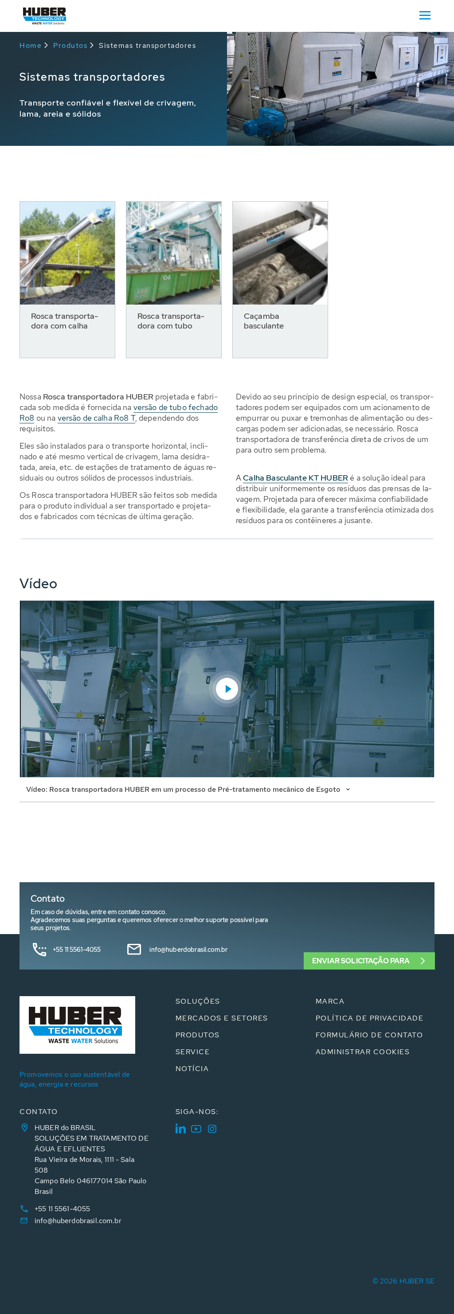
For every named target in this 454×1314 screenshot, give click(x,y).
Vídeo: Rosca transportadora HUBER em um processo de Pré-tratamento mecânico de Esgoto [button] (184, 789)
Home (31, 45)
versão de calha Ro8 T (96, 418)
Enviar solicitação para (361, 961)
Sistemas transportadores (147, 45)
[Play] (227, 689)
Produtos (70, 45)
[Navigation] (425, 14)
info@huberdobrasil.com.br (188, 950)
